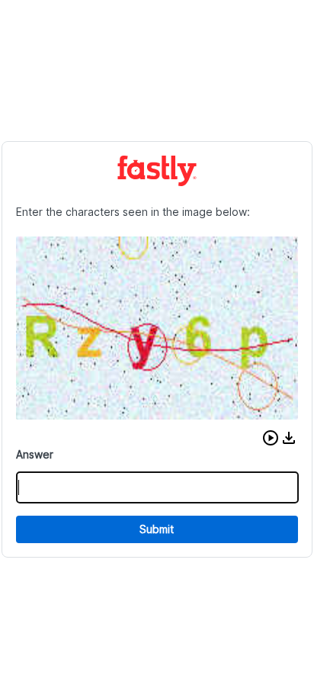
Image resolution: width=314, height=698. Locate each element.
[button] (270, 438)
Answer (34, 454)
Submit (156, 529)
